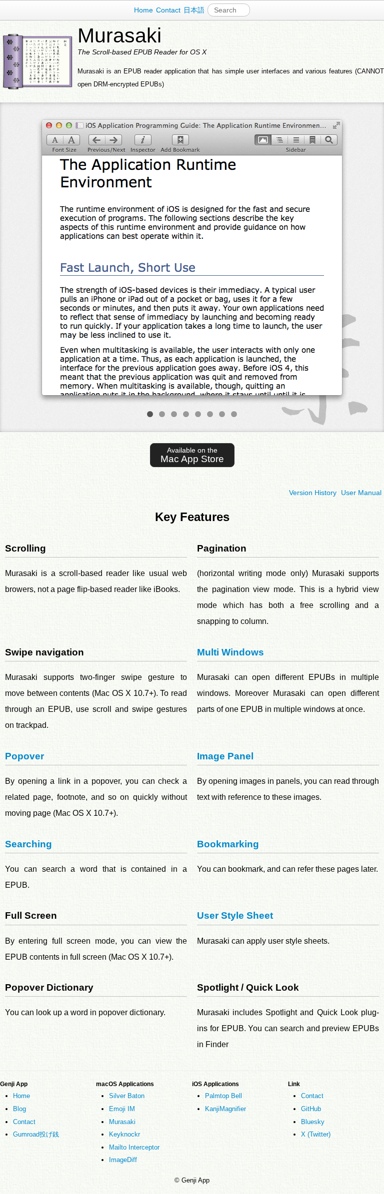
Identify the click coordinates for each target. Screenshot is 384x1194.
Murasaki (122, 1122)
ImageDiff (123, 1160)
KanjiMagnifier (225, 1109)
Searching (28, 844)
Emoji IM (122, 1109)
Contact (168, 10)
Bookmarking (228, 844)
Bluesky (312, 1122)
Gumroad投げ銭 (36, 1134)
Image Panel (225, 756)
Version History (312, 493)
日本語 (194, 10)
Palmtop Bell (223, 1096)
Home (143, 10)
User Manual (361, 493)
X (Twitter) (315, 1134)
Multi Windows (230, 652)
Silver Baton (126, 1096)
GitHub (311, 1109)
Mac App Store (192, 455)
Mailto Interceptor (134, 1147)
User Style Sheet (235, 915)
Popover (24, 756)
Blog (19, 1109)
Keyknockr (124, 1134)
